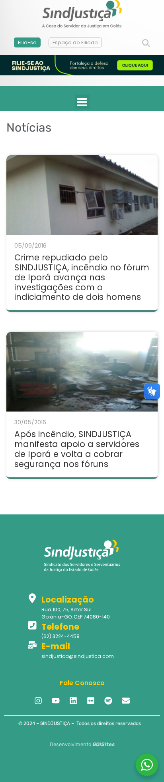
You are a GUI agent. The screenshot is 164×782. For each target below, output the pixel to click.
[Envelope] (125, 700)
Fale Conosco (82, 682)
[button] (146, 43)
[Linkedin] (73, 700)
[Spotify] (108, 700)
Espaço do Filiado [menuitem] (75, 42)
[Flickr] (90, 700)
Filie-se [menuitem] (27, 42)
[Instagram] (38, 700)
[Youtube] (55, 700)
